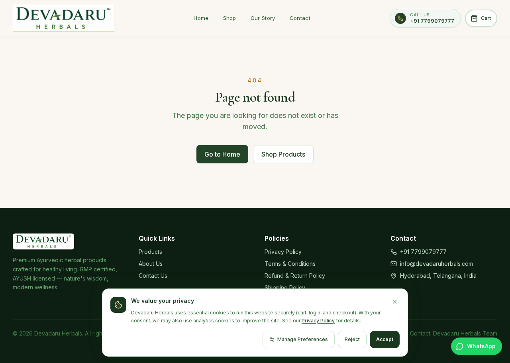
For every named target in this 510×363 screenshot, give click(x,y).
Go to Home (222, 154)
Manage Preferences (302, 339)
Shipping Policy (285, 287)
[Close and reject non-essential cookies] (395, 301)
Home (201, 18)
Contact (300, 18)
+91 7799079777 (423, 251)
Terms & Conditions (290, 263)
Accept (384, 339)
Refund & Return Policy (295, 275)
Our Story (263, 18)
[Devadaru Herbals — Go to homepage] (63, 18)
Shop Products (283, 154)
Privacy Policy (283, 251)
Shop (229, 18)
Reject (352, 339)
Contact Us (153, 275)
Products (150, 251)
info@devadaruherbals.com (436, 263)
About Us (151, 263)
